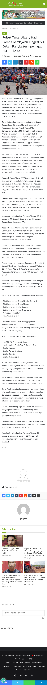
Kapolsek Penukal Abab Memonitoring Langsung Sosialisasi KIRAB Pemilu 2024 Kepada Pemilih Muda (34, 552)
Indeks (8, 662)
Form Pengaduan (39, 666)
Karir (21, 662)
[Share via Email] (34, 495)
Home (6, 29)
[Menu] (3, 4)
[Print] (38, 495)
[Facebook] (4, 62)
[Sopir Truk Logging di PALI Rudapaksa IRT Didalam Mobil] (12, 541)
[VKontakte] (29, 495)
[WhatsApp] (37, 62)
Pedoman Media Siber (23, 670)
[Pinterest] (26, 62)
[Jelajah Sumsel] (15, 4)
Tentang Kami (16, 666)
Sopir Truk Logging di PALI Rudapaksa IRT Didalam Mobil (11, 551)
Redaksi (27, 662)
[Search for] (44, 4)
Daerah (12, 29)
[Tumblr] (20, 62)
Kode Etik (15, 662)
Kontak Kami (26, 666)
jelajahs (7, 56)
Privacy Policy (37, 662)
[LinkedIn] (15, 62)
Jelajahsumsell (39, 655)
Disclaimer (6, 666)
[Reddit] (31, 62)
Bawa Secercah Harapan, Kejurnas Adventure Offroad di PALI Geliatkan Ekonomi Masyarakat (34, 578)
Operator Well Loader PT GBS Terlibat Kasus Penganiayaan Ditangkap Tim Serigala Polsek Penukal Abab (12, 579)
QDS (30, 659)
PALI (17, 29)
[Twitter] (10, 62)
